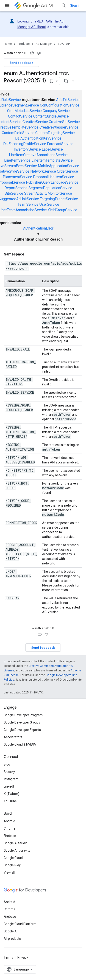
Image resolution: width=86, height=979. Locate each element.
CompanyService (56, 111)
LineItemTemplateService (52, 160)
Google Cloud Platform (20, 924)
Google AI (10, 931)
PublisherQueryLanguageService (52, 182)
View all (9, 872)
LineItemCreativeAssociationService (38, 155)
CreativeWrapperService (58, 127)
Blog (7, 764)
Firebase (10, 836)
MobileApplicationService (58, 166)
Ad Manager (49, 6)
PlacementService (17, 177)
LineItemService (17, 160)
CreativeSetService (64, 122)
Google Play (12, 865)
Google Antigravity (17, 850)
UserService (49, 204)
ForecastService (60, 144)
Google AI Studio (16, 843)
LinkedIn (10, 786)
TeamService (28, 204)
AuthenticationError (38, 228)
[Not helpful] (38, 53)
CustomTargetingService (55, 133)
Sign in (75, 5)
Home (8, 43)
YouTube (10, 801)
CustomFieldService (18, 133)
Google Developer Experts (22, 730)
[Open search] (64, 5)
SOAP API (64, 43)
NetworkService (43, 171)
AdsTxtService (68, 100)
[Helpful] (31, 53)
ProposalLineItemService (53, 177)
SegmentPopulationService (50, 188)
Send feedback (21, 63)
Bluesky (9, 772)
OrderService (67, 171)
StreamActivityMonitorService (48, 193)
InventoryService (27, 149)
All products (12, 938)
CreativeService (35, 122)
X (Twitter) (11, 794)
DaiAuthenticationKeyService (38, 138)
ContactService (20, 116)
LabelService (52, 149)
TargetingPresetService (59, 199)
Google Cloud (13, 858)
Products (24, 43)
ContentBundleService (51, 116)
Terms (8, 957)
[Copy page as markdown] (66, 81)
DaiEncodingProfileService (24, 144)
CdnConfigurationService (59, 105)
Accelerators (13, 737)
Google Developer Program (23, 715)
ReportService (16, 188)
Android (9, 821)
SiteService (14, 193)
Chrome (9, 828)
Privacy (22, 957)
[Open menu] (7, 5)
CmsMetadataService (24, 111)
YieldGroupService (62, 210)
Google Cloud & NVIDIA (20, 744)
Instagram (11, 779)
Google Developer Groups (22, 722)
